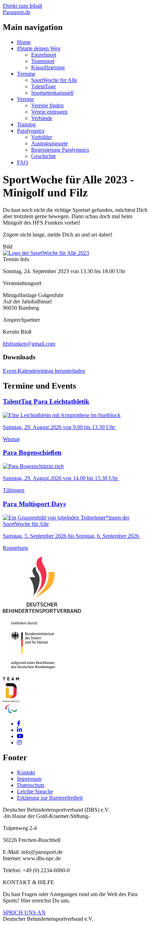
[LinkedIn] (19, 730)
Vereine (25, 99)
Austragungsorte (49, 143)
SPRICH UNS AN (24, 912)
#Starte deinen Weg (38, 48)
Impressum (29, 779)
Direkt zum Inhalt (22, 6)
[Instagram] (19, 742)
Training (26, 124)
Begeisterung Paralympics (60, 150)
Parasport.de (16, 12)
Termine (26, 74)
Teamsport (42, 61)
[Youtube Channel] (20, 736)
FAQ (22, 162)
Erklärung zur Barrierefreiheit (50, 798)
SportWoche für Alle (54, 80)
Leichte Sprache (35, 791)
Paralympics (30, 131)
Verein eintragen (49, 112)
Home (24, 42)
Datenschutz (31, 785)
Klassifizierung (48, 67)
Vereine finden (47, 105)
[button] (46, 253)
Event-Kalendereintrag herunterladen (44, 371)
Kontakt (26, 772)
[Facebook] (19, 723)
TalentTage (43, 86)
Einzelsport (43, 55)
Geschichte (43, 156)
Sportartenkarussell (52, 93)
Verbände (41, 118)
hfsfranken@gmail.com (29, 344)
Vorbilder (41, 137)
